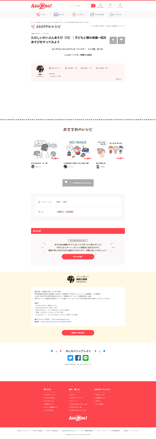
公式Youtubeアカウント (77, 410)
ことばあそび (53, 76)
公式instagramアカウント (77, 404)
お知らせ (98, 401)
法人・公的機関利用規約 (87, 430)
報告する (118, 79)
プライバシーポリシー (102, 430)
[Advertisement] (59, 100)
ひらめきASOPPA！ (50, 398)
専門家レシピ (49, 404)
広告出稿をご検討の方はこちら (69, 430)
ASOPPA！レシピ (40, 22)
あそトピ (72, 395)
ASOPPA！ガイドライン (23, 430)
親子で (60, 212)
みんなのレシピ (49, 401)
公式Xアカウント (75, 407)
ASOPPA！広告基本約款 (52, 430)
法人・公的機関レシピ (51, 407)
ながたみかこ (81, 281)
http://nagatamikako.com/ (60, 319)
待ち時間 (70, 212)
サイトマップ (135, 430)
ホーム (33, 22)
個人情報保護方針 (115, 430)
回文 (59, 76)
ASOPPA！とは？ (100, 395)
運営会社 (126, 430)
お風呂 (64, 202)
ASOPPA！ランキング (76, 398)
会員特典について (101, 398)
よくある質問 (99, 404)
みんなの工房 (49, 410)
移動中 (58, 202)
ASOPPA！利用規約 (111, 26)
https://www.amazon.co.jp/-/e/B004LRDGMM (56, 322)
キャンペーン (74, 401)
